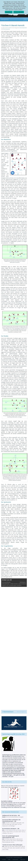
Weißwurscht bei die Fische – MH (11, 815)
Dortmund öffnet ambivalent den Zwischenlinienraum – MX (11, 820)
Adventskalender (23, 27)
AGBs (9, 859)
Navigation (4, 19)
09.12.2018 (8, 27)
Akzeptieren (9, 12)
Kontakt (4, 859)
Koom (4, 817)
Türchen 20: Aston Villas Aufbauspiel (12, 845)
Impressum (22, 859)
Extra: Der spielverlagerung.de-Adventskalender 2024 (10, 836)
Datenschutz (15, 859)
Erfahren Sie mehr (18, 12)
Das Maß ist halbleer (6, 801)
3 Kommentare (13, 712)
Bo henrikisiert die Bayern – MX (10, 828)
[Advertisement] (14, 647)
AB (3, 27)
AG (3, 830)
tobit (3, 823)
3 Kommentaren (6, 29)
